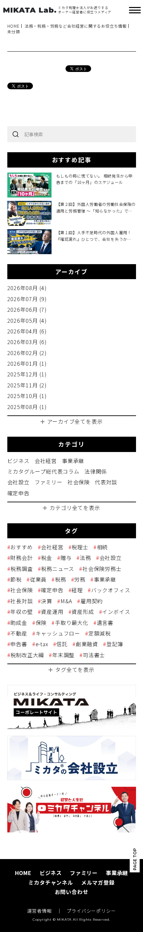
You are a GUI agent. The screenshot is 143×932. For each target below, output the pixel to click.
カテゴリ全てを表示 (75, 507)
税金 (46, 557)
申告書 (18, 644)
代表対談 (106, 482)
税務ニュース (57, 568)
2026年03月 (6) (27, 341)
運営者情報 (39, 911)
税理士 (80, 547)
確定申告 (18, 493)
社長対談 (21, 601)
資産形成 (83, 611)
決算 (46, 601)
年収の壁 (21, 611)
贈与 (66, 557)
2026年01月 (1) (27, 363)
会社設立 (18, 482)
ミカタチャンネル (50, 882)
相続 (102, 547)
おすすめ (21, 547)
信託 (62, 644)
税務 (60, 579)
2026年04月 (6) (27, 331)
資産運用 (52, 611)
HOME (23, 872)
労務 (79, 579)
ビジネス (18, 460)
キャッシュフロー (58, 633)
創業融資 (87, 644)
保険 (41, 622)
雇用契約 (91, 601)
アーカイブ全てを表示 (75, 421)
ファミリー (49, 482)
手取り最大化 (71, 622)
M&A (66, 601)
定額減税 (99, 633)
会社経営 (46, 460)
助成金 (18, 622)
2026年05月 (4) (27, 320)
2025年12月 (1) (27, 374)
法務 (85, 557)
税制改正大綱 (27, 655)
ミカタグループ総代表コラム (43, 471)
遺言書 (105, 622)
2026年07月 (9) (27, 298)
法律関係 (95, 471)
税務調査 (21, 568)
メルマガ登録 (98, 882)
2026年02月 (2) (27, 352)
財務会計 (21, 557)
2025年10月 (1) (27, 395)
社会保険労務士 (101, 568)
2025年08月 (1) (27, 406)
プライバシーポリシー (91, 911)
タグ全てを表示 (74, 669)
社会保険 (79, 482)
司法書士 (94, 655)
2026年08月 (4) (27, 287)
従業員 (38, 579)
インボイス (116, 611)
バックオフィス (110, 590)
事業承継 (73, 460)
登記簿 (114, 644)
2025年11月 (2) (27, 385)
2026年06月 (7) (27, 309)
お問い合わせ (71, 891)
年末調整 (63, 655)
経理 (77, 590)
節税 (16, 579)
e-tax (42, 644)
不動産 (18, 633)
